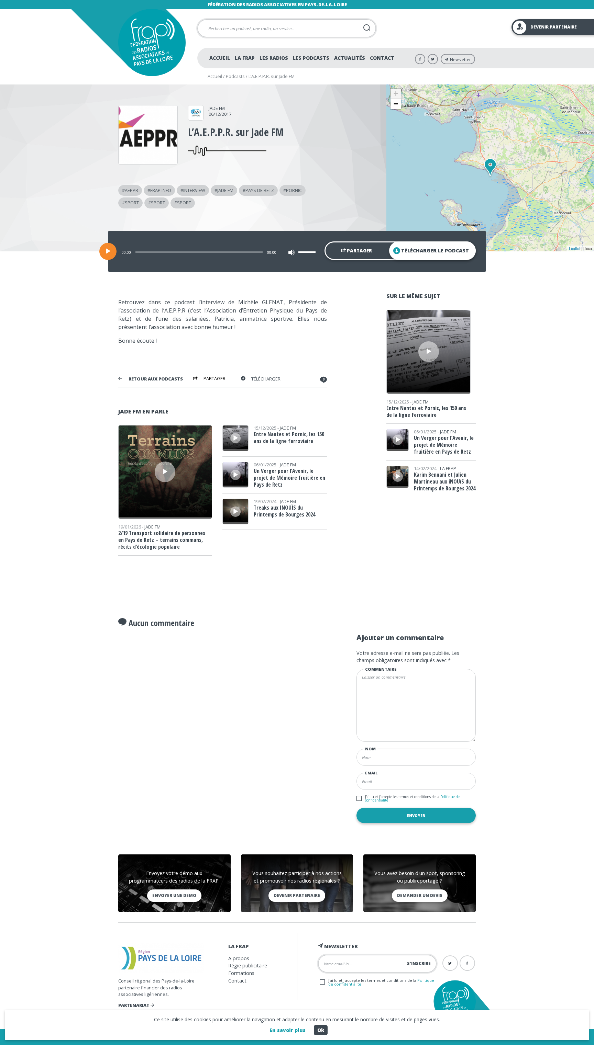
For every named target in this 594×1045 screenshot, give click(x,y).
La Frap (245, 58)
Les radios (274, 58)
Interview (194, 190)
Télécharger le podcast (435, 250)
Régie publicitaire (247, 965)
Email (371, 772)
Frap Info (160, 190)
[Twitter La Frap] (433, 59)
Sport (132, 203)
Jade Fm (225, 190)
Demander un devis (419, 895)
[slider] (308, 252)
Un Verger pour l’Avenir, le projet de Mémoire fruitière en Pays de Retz (289, 477)
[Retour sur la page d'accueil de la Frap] (151, 42)
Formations (241, 973)
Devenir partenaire (297, 895)
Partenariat (134, 1005)
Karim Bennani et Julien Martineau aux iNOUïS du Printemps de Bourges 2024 (444, 481)
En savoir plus (288, 1030)
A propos (238, 958)
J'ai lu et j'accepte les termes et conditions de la (412, 798)
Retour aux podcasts (156, 379)
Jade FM (217, 108)
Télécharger (265, 379)
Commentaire (381, 669)
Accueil (219, 58)
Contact (382, 58)
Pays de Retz (259, 190)
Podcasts (235, 76)
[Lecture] (107, 251)
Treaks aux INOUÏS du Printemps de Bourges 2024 (284, 511)
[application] (297, 251)
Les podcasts (311, 58)
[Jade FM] (195, 118)
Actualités (349, 58)
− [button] (396, 104)
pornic (294, 190)
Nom (370, 748)
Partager (359, 251)
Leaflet (574, 248)
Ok (320, 1030)
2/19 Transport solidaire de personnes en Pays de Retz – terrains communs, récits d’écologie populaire (161, 539)
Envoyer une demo (174, 895)
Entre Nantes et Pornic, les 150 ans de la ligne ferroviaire (289, 437)
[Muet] (291, 252)
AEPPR (131, 190)
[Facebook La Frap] (420, 59)
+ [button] (396, 93)
